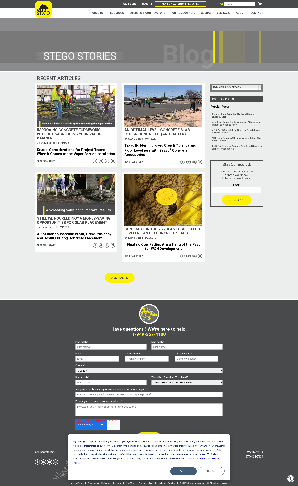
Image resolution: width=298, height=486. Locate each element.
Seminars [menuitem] (223, 13)
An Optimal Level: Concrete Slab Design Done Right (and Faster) (157, 132)
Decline (211, 471)
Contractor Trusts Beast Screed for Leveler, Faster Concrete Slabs (162, 231)
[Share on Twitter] (101, 161)
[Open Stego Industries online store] (260, 4)
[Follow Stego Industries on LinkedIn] (43, 462)
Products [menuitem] (96, 13)
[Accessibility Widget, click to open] (290, 478)
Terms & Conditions (196, 458)
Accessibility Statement (99, 483)
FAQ (151, 483)
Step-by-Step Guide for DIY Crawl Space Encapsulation (233, 115)
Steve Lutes (48, 143)
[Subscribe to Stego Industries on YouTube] (49, 462)
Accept (183, 471)
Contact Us (255, 452)
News (142, 483)
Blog (145, 4)
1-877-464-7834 (253, 456)
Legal (118, 483)
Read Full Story (46, 161)
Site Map (130, 483)
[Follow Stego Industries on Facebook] (37, 462)
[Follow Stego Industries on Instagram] (55, 462)
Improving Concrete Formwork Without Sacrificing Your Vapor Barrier (69, 134)
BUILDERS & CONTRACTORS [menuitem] (147, 13)
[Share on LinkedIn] (107, 161)
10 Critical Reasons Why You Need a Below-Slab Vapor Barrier (236, 139)
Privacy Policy (76, 483)
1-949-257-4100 (149, 334)
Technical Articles (166, 483)
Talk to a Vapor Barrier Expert (180, 4)
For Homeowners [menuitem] (183, 13)
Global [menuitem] (206, 13)
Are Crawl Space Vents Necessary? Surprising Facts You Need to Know (236, 123)
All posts (119, 278)
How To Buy (129, 4)
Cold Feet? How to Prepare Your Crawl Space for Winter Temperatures (237, 147)
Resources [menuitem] (116, 13)
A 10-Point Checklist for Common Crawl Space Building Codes (236, 131)
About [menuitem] (240, 13)
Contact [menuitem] (256, 13)
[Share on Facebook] (95, 161)
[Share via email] (113, 161)
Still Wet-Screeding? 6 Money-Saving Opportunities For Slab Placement (74, 220)
